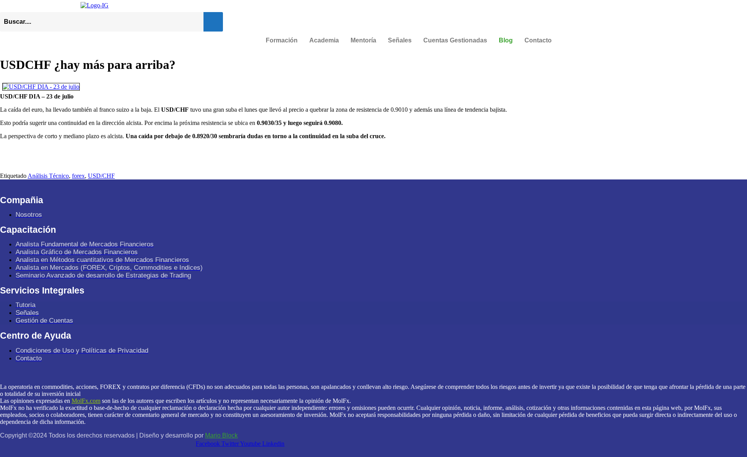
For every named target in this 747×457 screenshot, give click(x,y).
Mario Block (221, 435)
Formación (282, 40)
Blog (506, 40)
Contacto (538, 40)
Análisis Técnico (48, 175)
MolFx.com (86, 400)
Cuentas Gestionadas (455, 40)
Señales (400, 40)
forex (78, 175)
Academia (324, 40)
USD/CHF (101, 175)
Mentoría (363, 40)
